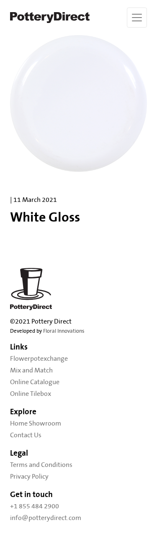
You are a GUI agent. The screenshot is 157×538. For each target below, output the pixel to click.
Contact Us (25, 435)
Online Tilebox (30, 394)
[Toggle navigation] (137, 18)
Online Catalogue (34, 382)
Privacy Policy (29, 476)
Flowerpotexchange (39, 358)
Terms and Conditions (41, 465)
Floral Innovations (64, 331)
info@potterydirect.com (45, 518)
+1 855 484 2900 (34, 506)
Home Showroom (35, 423)
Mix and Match (31, 370)
